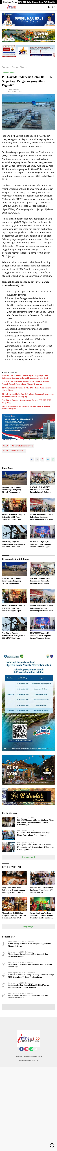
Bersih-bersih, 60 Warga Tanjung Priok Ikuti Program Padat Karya (30, 965)
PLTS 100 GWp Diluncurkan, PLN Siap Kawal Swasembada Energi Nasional (33, 834)
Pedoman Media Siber (33, 1057)
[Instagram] (26, 1049)
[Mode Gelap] (49, 7)
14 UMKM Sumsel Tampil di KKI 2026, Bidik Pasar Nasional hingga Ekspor (26, 389)
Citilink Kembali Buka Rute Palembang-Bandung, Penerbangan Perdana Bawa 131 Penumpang (28, 395)
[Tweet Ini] (37, 459)
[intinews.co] (11, 7)
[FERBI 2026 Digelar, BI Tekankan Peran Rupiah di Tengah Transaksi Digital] (42, 532)
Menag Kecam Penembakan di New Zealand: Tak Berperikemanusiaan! (28, 955)
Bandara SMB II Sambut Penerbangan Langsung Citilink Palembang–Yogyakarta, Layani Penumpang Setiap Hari (25, 376)
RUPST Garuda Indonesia (13, 451)
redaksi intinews (13, 89)
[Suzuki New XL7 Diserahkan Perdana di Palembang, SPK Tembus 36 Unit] (42, 878)
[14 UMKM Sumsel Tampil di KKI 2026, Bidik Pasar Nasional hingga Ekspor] (14, 505)
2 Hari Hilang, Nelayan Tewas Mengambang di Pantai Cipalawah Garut (29, 945)
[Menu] (4, 7)
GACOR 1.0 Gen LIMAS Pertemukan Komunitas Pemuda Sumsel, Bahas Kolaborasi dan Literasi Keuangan (25, 383)
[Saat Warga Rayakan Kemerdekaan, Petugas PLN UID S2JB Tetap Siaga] (14, 532)
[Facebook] (21, 1049)
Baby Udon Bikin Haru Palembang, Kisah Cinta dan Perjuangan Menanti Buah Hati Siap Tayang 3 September (14, 890)
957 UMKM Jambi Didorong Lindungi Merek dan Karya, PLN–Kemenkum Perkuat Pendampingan (35, 822)
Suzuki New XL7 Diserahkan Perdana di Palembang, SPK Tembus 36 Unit (41, 890)
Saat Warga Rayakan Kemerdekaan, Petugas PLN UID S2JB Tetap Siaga (26, 401)
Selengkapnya (27, 857)
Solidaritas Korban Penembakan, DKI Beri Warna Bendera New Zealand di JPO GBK (28, 986)
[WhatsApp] (31, 1049)
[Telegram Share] (48, 459)
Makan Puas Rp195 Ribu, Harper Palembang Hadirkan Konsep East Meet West (14, 915)
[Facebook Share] (32, 459)
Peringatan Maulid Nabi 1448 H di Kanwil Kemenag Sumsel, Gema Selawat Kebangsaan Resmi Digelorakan (35, 847)
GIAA (5, 446)
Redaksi (19, 1057)
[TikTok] (36, 1049)
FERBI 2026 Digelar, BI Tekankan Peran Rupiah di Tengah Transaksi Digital (26, 407)
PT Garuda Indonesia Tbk (22, 446)
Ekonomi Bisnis (8, 72)
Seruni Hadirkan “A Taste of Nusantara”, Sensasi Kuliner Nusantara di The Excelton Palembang (41, 915)
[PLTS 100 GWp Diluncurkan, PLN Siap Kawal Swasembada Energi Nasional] (8, 835)
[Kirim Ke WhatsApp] (53, 459)
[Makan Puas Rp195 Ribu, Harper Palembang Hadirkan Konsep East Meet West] (14, 904)
